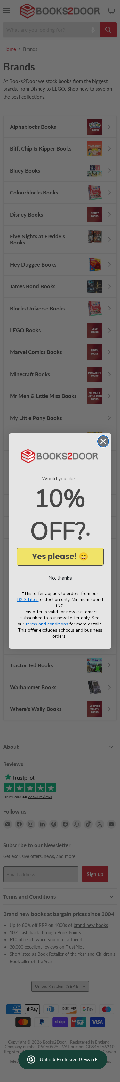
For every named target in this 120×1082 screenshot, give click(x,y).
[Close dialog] (103, 441)
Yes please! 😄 (60, 556)
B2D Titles (28, 600)
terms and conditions (47, 624)
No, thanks (60, 578)
